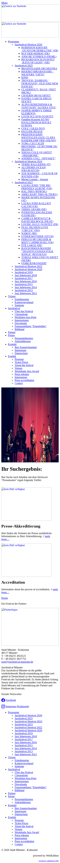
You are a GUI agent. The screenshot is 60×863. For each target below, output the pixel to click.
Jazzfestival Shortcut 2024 (28, 161)
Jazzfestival (14, 308)
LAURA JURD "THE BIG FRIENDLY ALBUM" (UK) (36, 187)
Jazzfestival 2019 (24, 272)
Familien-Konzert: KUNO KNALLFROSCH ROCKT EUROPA (36, 122)
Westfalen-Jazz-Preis (25, 317)
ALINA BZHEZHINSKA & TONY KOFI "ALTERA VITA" (38, 106)
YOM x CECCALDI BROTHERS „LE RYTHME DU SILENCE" (39, 146)
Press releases (22, 374)
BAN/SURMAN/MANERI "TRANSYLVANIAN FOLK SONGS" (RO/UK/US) (37, 251)
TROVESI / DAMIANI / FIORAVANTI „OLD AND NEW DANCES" (39, 83)
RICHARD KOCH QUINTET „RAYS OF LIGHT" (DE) (38, 61)
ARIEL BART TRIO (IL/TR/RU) (39, 194)
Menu (4, 2)
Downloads (21, 323)
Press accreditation (24, 380)
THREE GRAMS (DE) (33, 209)
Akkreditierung (23, 341)
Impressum (20, 350)
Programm (13, 41)
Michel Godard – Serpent (34, 179)
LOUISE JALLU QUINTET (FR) (39, 224)
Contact (19, 383)
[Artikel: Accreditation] (26, 575)
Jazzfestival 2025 (24, 65)
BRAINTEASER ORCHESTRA (39, 68)
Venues (18, 368)
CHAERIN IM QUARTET (36, 95)
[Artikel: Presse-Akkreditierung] (26, 519)
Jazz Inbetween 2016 (26, 281)
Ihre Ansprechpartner (26, 347)
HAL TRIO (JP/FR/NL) (34, 191)
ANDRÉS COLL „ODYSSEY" (38, 158)
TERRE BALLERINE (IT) (36, 164)
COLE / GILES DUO (33, 128)
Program (19, 359)
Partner (12, 332)
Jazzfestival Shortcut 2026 (28, 44)
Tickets (12, 296)
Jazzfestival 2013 (24, 290)
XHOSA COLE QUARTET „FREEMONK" (36, 154)
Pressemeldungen (24, 338)
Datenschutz (21, 353)
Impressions (21, 377)
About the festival (24, 365)
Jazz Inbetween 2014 (26, 287)
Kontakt (12, 344)
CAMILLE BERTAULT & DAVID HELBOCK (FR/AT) (37, 220)
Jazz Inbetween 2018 (26, 275)
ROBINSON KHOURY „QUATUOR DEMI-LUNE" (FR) (39, 49)
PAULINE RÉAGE (32, 131)
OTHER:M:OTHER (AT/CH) (37, 236)
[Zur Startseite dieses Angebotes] (30, 36)
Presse (11, 335)
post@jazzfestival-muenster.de (17, 661)
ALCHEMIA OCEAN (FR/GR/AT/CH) (33, 169)
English (12, 356)
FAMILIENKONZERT (34, 263)
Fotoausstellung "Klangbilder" (31, 326)
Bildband (19, 329)
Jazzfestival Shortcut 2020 (28, 269)
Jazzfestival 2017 (24, 278)
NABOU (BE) (29, 233)
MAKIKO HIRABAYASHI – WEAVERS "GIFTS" (37, 73)
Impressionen (22, 320)
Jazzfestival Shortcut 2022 (28, 266)
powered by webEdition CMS (49, 861)
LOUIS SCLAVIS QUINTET (37, 116)
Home (4, 598)
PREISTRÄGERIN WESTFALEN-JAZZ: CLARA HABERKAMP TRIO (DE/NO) (38, 137)
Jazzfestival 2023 (24, 182)
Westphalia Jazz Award (27, 371)
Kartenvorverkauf (24, 302)
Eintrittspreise (22, 299)
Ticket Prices (21, 362)
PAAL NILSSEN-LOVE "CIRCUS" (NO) (34, 229)
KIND (24, 77)
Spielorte (19, 305)
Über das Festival (24, 311)
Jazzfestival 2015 (24, 284)
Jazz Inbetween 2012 (26, 293)
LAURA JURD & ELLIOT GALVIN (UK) (36, 205)
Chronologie (21, 314)
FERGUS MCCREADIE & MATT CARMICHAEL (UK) (37, 241)
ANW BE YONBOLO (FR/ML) (38, 56)
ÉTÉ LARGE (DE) (31, 245)
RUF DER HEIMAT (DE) (35, 53)
